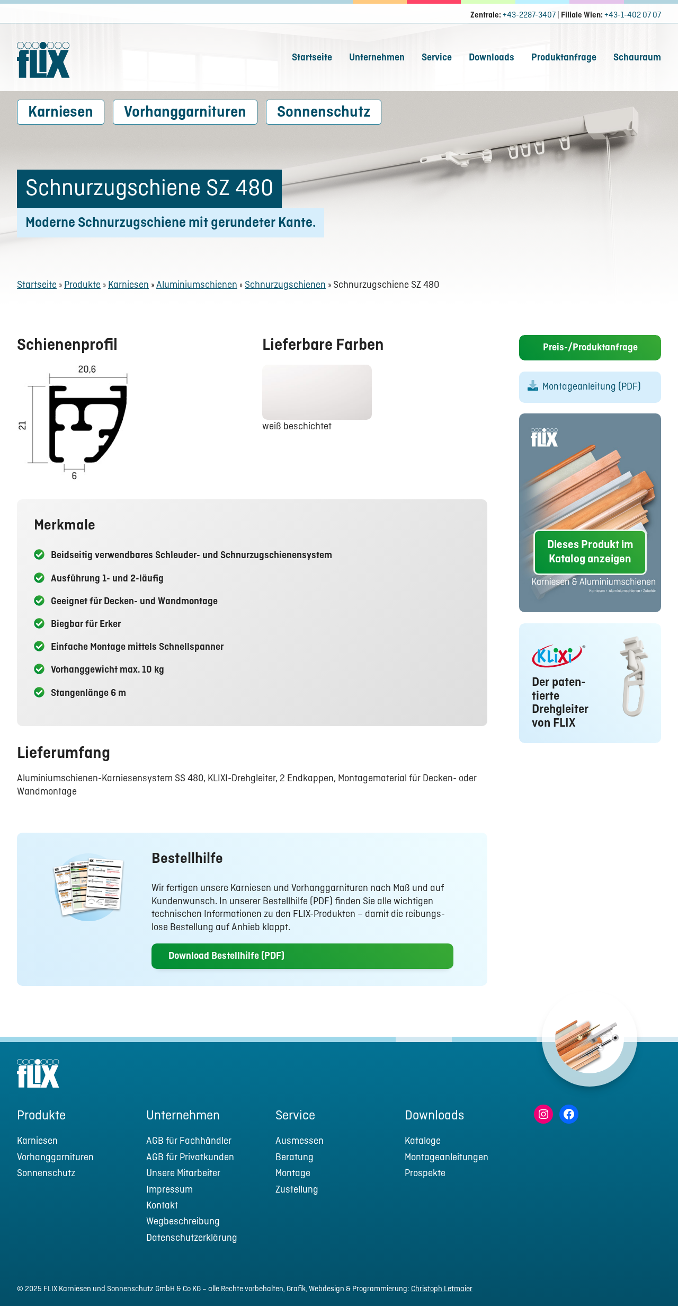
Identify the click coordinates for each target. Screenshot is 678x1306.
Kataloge (423, 1141)
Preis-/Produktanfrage (590, 348)
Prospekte (425, 1174)
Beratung (294, 1158)
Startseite (312, 58)
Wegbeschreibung (183, 1222)
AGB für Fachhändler (188, 1141)
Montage (292, 1174)
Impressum (169, 1190)
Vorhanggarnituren (185, 112)
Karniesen (60, 112)
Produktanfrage (563, 58)
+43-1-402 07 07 (632, 15)
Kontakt (162, 1206)
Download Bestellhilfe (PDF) (226, 956)
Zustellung (296, 1190)
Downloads (491, 58)
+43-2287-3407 (529, 15)
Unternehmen (377, 58)
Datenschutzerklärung (191, 1238)
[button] (650, 1277)
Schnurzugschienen (285, 285)
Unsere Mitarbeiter (183, 1174)
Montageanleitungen (446, 1158)
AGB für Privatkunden (190, 1158)
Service (437, 58)
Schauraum (637, 58)
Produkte (82, 285)
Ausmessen (299, 1141)
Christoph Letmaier (441, 1289)
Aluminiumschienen (196, 285)
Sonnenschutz (323, 112)
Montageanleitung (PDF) (591, 387)
